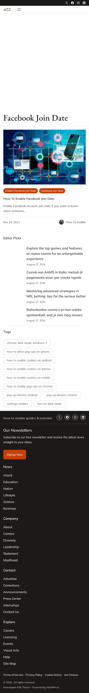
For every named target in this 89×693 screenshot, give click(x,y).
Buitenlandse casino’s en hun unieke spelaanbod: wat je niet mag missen (54, 312)
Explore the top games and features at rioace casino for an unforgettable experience (54, 253)
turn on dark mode (49, 404)
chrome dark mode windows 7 (27, 343)
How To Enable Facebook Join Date (28, 199)
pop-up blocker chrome (62, 395)
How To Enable (76, 222)
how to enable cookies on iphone (29, 369)
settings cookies (17, 404)
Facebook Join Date (52, 190)
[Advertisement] (44, 62)
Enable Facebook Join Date (20, 190)
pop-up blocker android (22, 395)
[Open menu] (19, 9)
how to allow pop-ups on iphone (28, 351)
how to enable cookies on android (29, 360)
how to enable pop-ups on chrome (30, 386)
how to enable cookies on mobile (28, 377)
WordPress (53, 687)
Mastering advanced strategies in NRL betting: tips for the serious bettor (56, 293)
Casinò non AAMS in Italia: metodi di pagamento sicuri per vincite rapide (54, 275)
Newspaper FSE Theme (16, 687)
